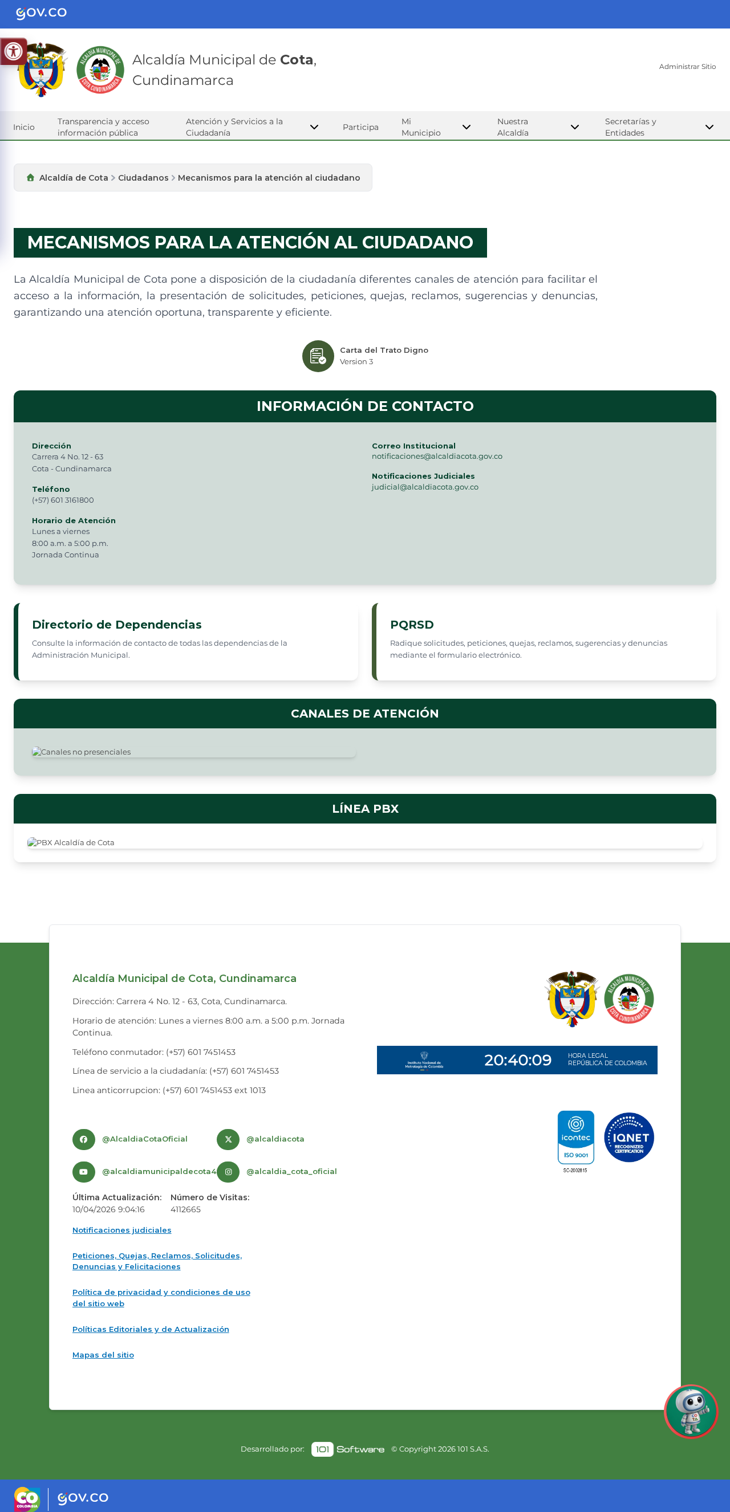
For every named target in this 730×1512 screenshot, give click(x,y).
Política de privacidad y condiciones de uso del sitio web (161, 1297)
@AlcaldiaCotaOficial (145, 1138)
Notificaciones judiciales (122, 1229)
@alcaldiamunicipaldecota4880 (167, 1171)
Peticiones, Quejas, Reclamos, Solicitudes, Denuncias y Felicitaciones (157, 1261)
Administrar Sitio (687, 66)
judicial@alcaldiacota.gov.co (425, 486)
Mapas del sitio (103, 1354)
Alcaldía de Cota (73, 178)
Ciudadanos (143, 178)
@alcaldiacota (275, 1138)
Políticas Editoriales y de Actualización (150, 1329)
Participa (361, 127)
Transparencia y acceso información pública (103, 127)
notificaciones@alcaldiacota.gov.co (437, 455)
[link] (347, 1449)
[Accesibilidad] (13, 51)
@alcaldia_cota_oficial (291, 1171)
